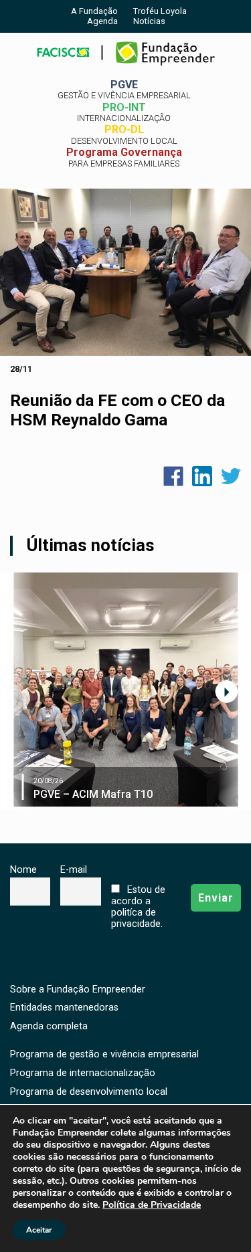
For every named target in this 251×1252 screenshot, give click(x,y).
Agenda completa (49, 1026)
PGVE (124, 89)
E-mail (73, 869)
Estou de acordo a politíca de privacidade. (138, 907)
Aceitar (39, 1230)
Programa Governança (124, 157)
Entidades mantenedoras (64, 1007)
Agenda (102, 21)
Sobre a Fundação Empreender (77, 989)
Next (226, 691)
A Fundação (94, 11)
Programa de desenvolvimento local (88, 1092)
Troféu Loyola (160, 11)
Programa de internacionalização (82, 1073)
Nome (23, 869)
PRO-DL (124, 134)
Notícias (149, 21)
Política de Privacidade (151, 1204)
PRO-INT (124, 112)
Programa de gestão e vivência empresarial (104, 1054)
